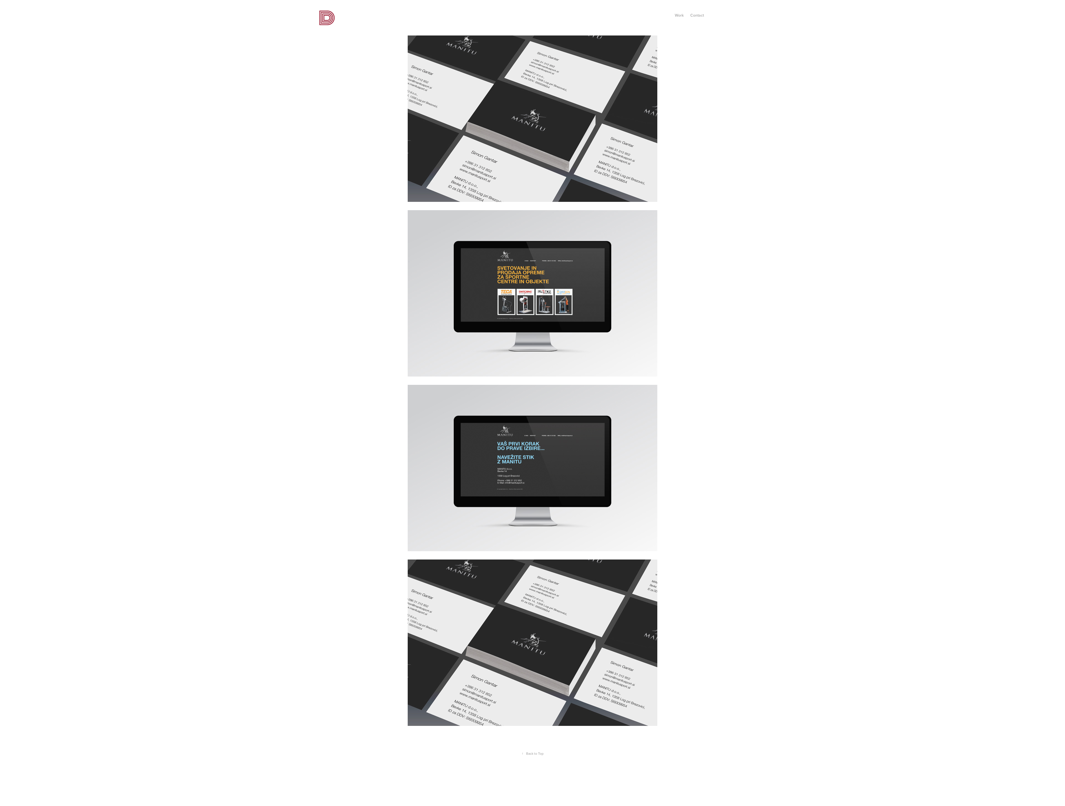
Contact (697, 15)
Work (679, 15)
